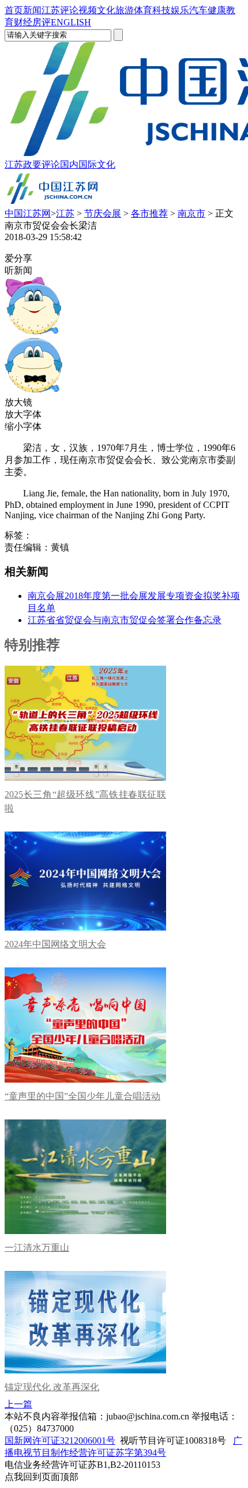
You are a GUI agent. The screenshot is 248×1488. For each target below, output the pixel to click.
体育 (143, 10)
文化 (106, 10)
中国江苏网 (28, 213)
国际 (87, 164)
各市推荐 (149, 213)
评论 (69, 10)
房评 (41, 22)
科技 (161, 10)
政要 (32, 164)
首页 (14, 10)
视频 (87, 10)
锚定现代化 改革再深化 (52, 1387)
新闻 (32, 10)
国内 (69, 164)
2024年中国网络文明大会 (55, 944)
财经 (23, 22)
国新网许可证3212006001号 (60, 1440)
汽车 (198, 10)
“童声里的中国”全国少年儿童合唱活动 (82, 1096)
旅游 (124, 10)
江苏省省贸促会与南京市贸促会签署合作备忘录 (124, 620)
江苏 (51, 10)
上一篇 (18, 1404)
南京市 (191, 213)
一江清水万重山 (37, 1247)
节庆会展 (102, 213)
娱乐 (180, 10)
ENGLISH (71, 22)
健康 (217, 10)
